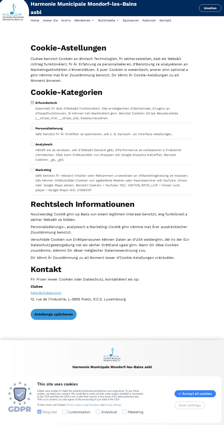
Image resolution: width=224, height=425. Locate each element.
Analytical (109, 412)
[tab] (37, 20)
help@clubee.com (46, 293)
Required (50, 412)
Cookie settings (113, 405)
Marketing (135, 412)
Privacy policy (74, 405)
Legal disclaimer (91, 405)
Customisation (79, 412)
